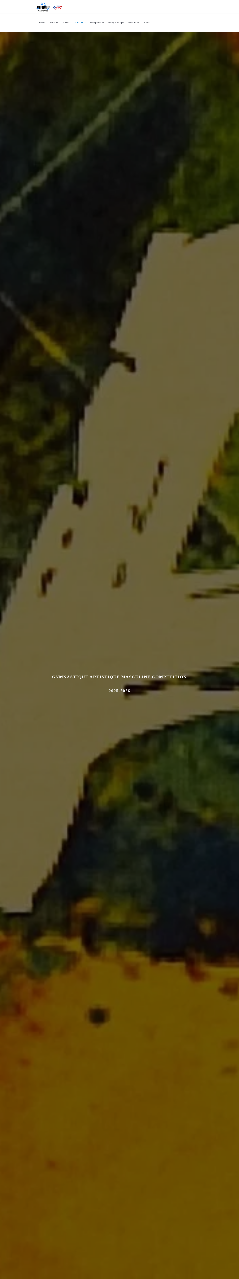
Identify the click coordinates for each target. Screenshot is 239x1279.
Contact (146, 22)
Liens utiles (133, 22)
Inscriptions (95, 22)
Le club (65, 22)
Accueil (42, 22)
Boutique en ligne (116, 22)
